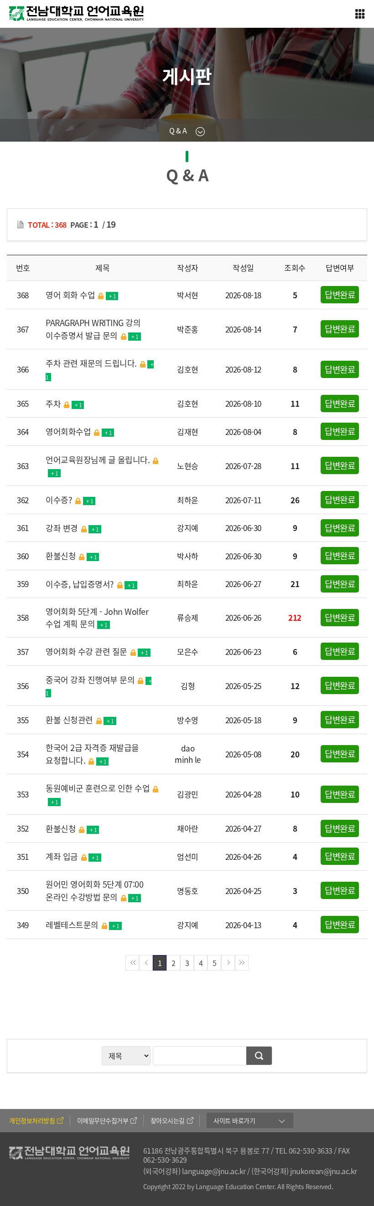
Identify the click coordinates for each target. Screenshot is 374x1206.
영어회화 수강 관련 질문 (97, 651)
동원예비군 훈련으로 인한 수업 (98, 794)
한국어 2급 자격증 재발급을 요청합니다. (92, 754)
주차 (64, 404)
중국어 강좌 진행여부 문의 (98, 686)
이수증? (69, 500)
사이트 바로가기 (234, 1120)
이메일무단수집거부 (103, 1120)
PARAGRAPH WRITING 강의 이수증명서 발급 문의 (93, 329)
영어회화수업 (79, 431)
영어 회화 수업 (81, 295)
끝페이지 (242, 963)
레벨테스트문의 (82, 925)
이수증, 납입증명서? (90, 584)
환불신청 (71, 556)
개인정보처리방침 (32, 1120)
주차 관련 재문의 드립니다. (100, 369)
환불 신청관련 (80, 720)
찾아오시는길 (168, 1120)
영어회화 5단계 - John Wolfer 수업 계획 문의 (97, 617)
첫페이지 (132, 963)
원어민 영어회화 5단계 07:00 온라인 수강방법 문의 (94, 890)
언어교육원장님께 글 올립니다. (98, 466)
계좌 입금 (72, 856)
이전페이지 (146, 963)
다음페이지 (228, 963)
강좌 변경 (72, 528)
